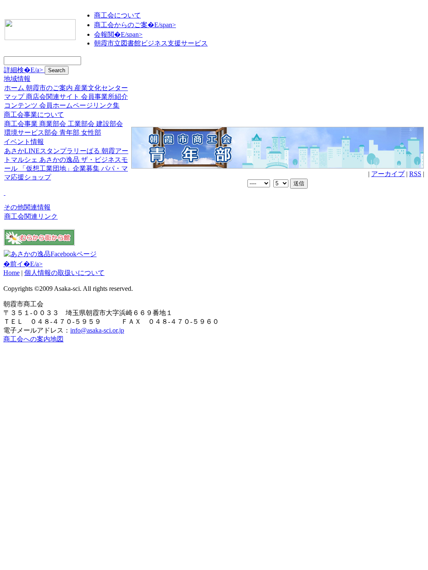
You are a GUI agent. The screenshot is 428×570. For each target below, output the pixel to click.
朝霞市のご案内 (49, 87)
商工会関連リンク (31, 216)
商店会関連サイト (52, 96)
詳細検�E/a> (24, 69)
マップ (14, 96)
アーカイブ (388, 173)
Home (11, 272)
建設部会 (109, 123)
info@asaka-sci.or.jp (97, 330)
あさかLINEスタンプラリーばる (52, 150)
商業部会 (52, 123)
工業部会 (81, 123)
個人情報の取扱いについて (64, 272)
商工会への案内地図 (33, 339)
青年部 (69, 132)
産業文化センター (101, 87)
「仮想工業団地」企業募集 (59, 168)
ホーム (14, 87)
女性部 (91, 132)
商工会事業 (21, 123)
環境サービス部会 (31, 132)
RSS (415, 173)
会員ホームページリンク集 (79, 105)
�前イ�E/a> (23, 263)
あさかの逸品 (59, 159)
